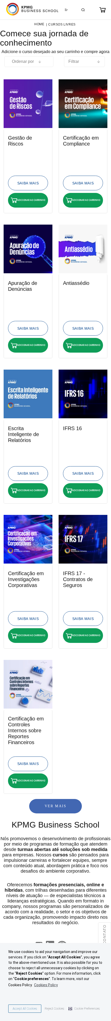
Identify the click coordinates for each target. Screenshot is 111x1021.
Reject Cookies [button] (54, 1008)
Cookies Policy (46, 985)
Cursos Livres (62, 24)
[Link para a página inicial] (39, 24)
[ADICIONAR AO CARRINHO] (28, 183)
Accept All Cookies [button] (25, 1008)
